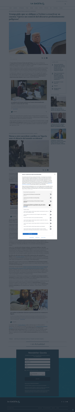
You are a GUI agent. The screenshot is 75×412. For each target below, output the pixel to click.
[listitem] (37, 192)
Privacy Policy (43, 237)
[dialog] (37, 206)
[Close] (55, 175)
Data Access (37, 237)
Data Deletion (32, 237)
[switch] (50, 194)
